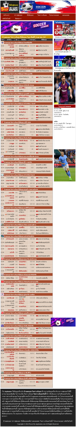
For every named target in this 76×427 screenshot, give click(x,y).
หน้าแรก (6, 15)
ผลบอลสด (65, 15)
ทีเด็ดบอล (30, 15)
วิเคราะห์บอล (42, 15)
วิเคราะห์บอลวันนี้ (46, 421)
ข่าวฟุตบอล (18, 15)
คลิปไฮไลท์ (6, 18)
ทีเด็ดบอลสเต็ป (26, 421)
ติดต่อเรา (18, 18)
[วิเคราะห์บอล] (9, 6)
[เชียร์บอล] (48, 6)
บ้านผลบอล (7, 421)
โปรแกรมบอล (54, 15)
